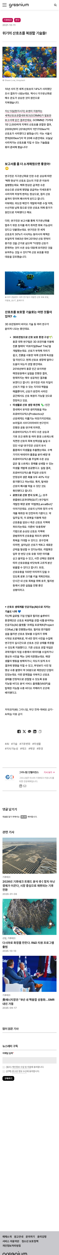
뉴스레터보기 (42, 636)
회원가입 (16, 636)
